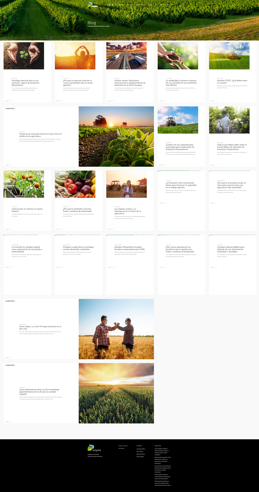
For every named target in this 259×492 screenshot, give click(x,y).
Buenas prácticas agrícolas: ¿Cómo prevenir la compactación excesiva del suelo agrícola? (162, 476)
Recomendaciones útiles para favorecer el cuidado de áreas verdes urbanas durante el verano (162, 483)
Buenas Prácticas (139, 4)
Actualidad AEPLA (120, 4)
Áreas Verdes (149, 4)
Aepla (7, 100)
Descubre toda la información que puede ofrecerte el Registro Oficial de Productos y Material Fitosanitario (163, 469)
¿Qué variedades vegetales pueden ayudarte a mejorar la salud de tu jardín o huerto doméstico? (162, 451)
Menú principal (110, 4)
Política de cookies (123, 446)
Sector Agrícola (130, 4)
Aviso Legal (121, 448)
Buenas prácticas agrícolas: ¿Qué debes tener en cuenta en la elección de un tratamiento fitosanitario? (163, 460)
